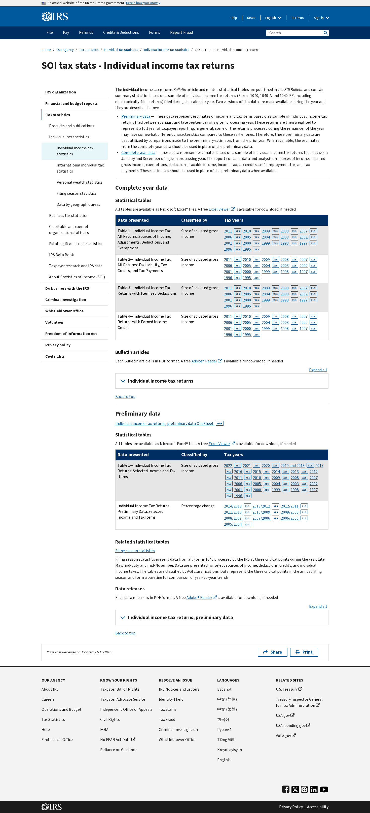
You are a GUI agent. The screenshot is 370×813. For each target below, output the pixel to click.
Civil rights (55, 356)
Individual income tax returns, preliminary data (180, 617)
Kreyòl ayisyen (229, 749)
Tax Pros (297, 17)
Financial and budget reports (71, 103)
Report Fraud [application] (181, 32)
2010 (251, 231)
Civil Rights (110, 719)
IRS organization (60, 92)
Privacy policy (57, 345)
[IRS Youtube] (324, 788)
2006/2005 (293, 518)
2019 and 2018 (296, 465)
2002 (307, 237)
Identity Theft (171, 699)
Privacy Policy (291, 806)
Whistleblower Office (64, 311)
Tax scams (167, 709)
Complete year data (138, 152)
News (251, 17)
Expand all (318, 369)
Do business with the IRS (67, 288)
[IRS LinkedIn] (314, 788)
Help (234, 17)
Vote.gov (283, 735)
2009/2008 (293, 512)
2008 (289, 231)
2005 (251, 237)
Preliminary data (135, 116)
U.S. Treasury (287, 689)
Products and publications (71, 125)
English (271, 17)
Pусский (224, 729)
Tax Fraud (167, 719)
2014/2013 (236, 506)
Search (325, 33)
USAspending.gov (291, 725)
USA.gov (283, 715)
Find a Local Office (57, 739)
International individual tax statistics (80, 168)
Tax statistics (89, 49)
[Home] (55, 14)
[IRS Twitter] (295, 788)
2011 (232, 231)
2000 (251, 243)
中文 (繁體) (227, 709)
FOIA (104, 729)
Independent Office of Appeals (126, 709)
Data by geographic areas (78, 204)
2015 (261, 471)
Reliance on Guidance (118, 749)
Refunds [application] (86, 32)
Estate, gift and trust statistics (75, 243)
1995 (251, 249)
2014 (280, 471)
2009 (270, 231)
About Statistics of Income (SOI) (77, 277)
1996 (232, 249)
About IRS (50, 689)
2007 (307, 231)
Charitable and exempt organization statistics (69, 229)
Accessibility (317, 806)
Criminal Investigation (65, 299)
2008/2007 (236, 518)
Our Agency (65, 49)
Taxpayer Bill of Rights (119, 689)
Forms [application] (154, 32)
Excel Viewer (219, 209)
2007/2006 (265, 518)
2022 (232, 465)
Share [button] (276, 652)
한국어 (223, 719)
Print (308, 652)
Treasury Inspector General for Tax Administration (299, 702)
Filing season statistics (76, 193)
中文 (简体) (227, 699)
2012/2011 (293, 506)
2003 (289, 237)
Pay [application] (66, 32)
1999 (270, 243)
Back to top (125, 396)
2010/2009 (265, 512)
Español (224, 689)
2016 (242, 471)
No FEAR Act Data (115, 739)
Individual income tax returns (160, 381)
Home (47, 49)
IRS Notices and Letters (179, 689)
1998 (289, 243)
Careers (48, 699)
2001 (232, 243)
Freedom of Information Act (71, 333)
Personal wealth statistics (79, 182)
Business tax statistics (68, 215)
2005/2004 (236, 524)
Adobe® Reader (204, 361)
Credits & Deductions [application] (121, 32)
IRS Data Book (61, 254)
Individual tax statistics (121, 49)
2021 (251, 465)
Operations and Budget (62, 709)
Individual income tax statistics (166, 49)
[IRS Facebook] (285, 788)
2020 (270, 465)
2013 (299, 471)
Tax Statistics (53, 719)
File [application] (50, 32)
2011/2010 (236, 512)
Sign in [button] (319, 17)
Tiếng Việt (226, 739)
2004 (270, 237)
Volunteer (54, 322)
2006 (232, 237)
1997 (307, 243)
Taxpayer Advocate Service (122, 699)
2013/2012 (265, 506)
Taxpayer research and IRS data (75, 265)
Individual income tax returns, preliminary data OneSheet (168, 423)
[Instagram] (304, 788)
